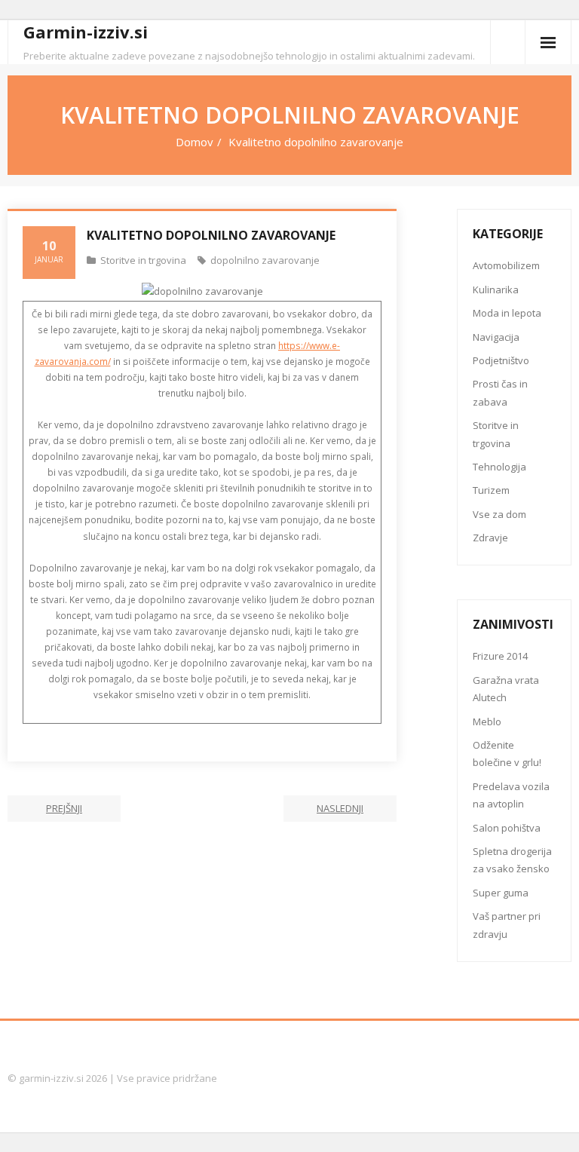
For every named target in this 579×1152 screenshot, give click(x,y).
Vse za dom (499, 514)
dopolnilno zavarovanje (265, 260)
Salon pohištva (507, 828)
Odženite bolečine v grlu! (507, 753)
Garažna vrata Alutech (506, 688)
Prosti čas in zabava (500, 392)
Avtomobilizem (506, 265)
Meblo (487, 721)
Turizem (491, 490)
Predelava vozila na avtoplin (511, 795)
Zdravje (490, 537)
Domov (194, 141)
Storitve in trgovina (143, 260)
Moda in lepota (507, 313)
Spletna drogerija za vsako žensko (512, 859)
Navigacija (496, 337)
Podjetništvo (501, 360)
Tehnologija (499, 466)
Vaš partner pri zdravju (507, 924)
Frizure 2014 (500, 656)
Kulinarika (496, 289)
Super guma (500, 892)
